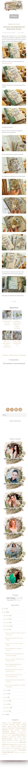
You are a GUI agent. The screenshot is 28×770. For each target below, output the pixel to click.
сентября (7, 626)
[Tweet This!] (14, 301)
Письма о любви (16, 746)
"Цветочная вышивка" (8, 733)
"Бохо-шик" (16, 722)
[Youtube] (20, 409)
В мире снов (6, 735)
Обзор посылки (22, 744)
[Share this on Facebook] (12, 301)
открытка (4, 746)
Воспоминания (12, 736)
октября (7, 622)
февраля (7, 707)
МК (8, 744)
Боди (25, 733)
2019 (5, 612)
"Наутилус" (4, 728)
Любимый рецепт (15, 742)
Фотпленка (20, 752)
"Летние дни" (11, 726)
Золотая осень (18, 740)
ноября (7, 619)
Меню (15, 16)
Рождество (18, 748)
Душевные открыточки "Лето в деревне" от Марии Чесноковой (17, 324)
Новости (17, 744)
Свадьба (24, 748)
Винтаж (10, 735)
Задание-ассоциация (7, 740)
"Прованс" (17, 729)
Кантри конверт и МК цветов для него (17, 343)
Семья (3, 750)
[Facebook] (12, 409)
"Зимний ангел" (14, 724)
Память (8, 746)
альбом (22, 733)
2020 (5, 608)
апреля (7, 700)
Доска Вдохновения (20, 738)
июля (6, 690)
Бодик (3, 735)
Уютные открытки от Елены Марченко (7, 322)
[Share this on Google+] (16, 301)
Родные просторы (14, 24)
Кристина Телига (16, 36)
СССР (16, 752)
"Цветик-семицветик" (22, 731)
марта (7, 704)
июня (6, 693)
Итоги (24, 740)
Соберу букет (9, 750)
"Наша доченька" (21, 728)
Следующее (5, 355)
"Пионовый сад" (7, 730)
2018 (5, 714)
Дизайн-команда (7, 738)
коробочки (9, 742)
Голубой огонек (21, 736)
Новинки (11, 744)
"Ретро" (24, 730)
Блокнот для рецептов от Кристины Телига (14, 28)
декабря (7, 615)
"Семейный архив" (8, 731)
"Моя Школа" (21, 726)
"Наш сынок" (11, 728)
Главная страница (13, 355)
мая (6, 697)
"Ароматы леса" (6, 722)
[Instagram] (16, 409)
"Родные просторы (6, 63)
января (7, 711)
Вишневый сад (16, 735)
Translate (18, 600)
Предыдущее (22, 355)
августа (7, 629)
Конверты (4, 742)
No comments (21, 32)
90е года (17, 733)
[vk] (8, 409)
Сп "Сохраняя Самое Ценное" (14, 751)
